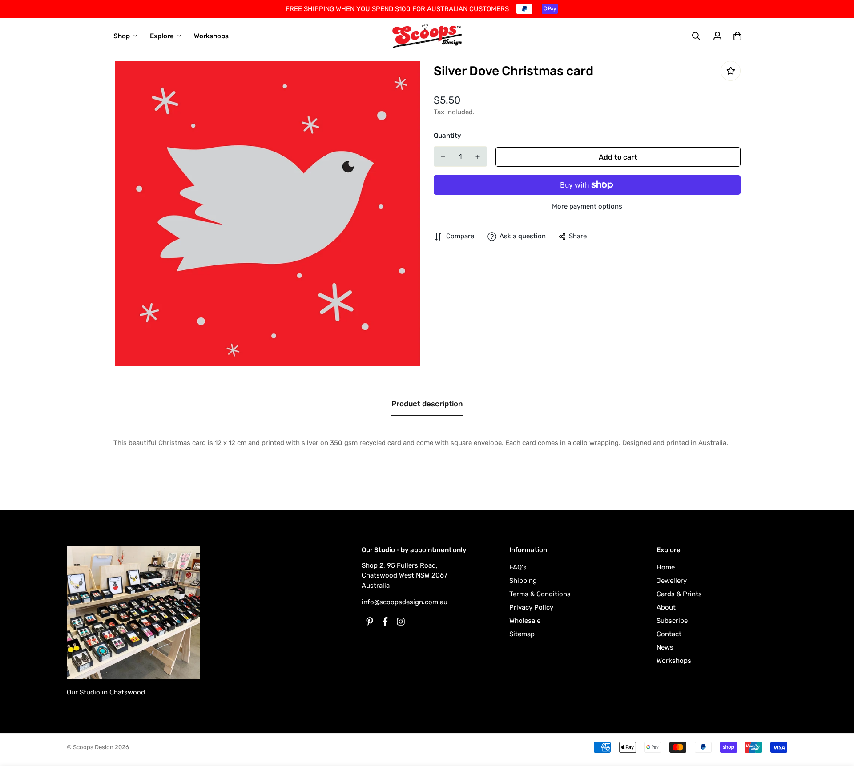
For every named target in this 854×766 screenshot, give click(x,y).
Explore (162, 36)
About (666, 607)
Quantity (447, 136)
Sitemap (522, 634)
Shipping (523, 581)
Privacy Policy (531, 607)
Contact (669, 634)
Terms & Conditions (540, 594)
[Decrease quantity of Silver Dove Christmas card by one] (443, 157)
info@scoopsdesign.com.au (404, 602)
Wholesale (524, 621)
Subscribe (672, 621)
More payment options (587, 206)
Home (666, 567)
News (665, 647)
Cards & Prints (679, 594)
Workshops (211, 36)
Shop (121, 36)
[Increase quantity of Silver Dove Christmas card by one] (478, 157)
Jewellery (672, 581)
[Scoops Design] (427, 36)
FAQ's (518, 567)
